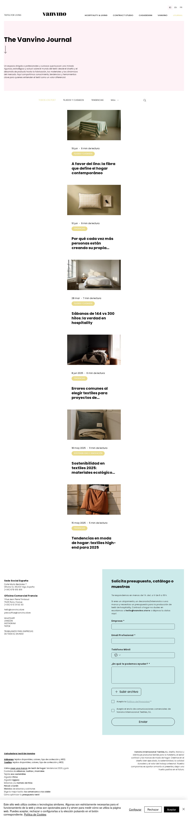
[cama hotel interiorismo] (94, 350)
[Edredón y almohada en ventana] (94, 499)
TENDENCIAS (97, 100)
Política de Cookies (35, 814)
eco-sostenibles (18, 774)
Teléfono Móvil (120, 649)
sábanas (20, 771)
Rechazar (153, 809)
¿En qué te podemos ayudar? (130, 663)
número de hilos (24, 783)
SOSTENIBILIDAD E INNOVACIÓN (88, 453)
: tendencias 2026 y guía (57, 768)
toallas (29, 771)
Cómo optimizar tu (13, 794)
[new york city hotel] (94, 275)
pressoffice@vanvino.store (17, 612)
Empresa (117, 620)
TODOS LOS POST (47, 100)
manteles (39, 771)
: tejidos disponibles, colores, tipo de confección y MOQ (34, 759)
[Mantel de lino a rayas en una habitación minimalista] (94, 125)
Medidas (8, 788)
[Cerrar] (183, 809)
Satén (15, 785)
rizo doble (45, 791)
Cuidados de (10, 771)
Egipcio (15, 780)
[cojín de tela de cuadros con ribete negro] (94, 200)
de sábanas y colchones (24, 788)
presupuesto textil (30, 794)
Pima (15, 777)
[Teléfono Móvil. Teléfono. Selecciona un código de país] (117, 655)
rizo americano (31, 791)
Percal (7, 785)
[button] (145, 100)
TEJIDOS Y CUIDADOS (73, 100)
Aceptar (171, 809)
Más (113, 100)
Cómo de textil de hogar (25, 768)
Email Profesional (123, 635)
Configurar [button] (135, 809)
